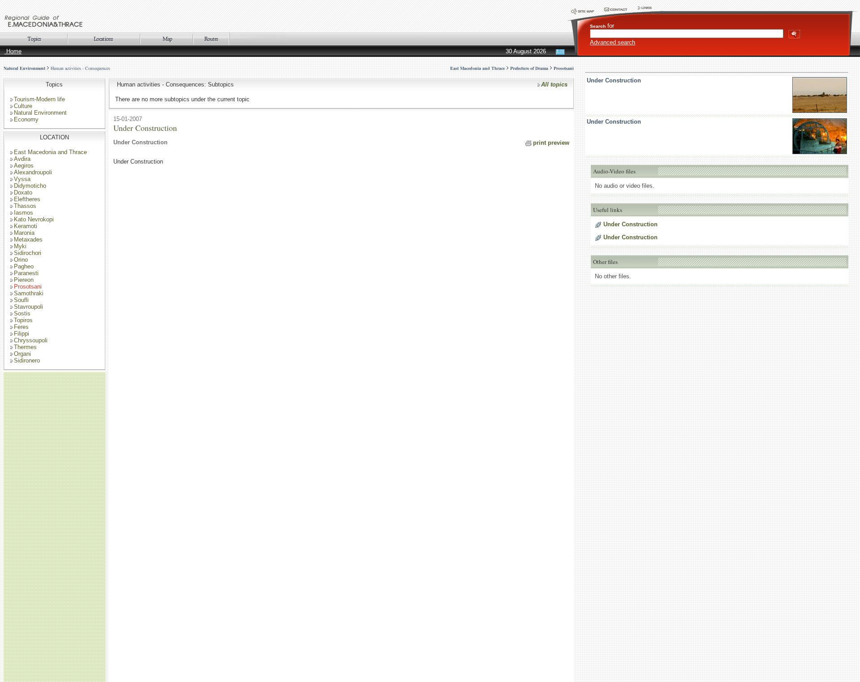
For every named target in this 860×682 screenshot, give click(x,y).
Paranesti (26, 273)
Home (13, 51)
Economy (26, 119)
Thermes (25, 347)
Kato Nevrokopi (34, 219)
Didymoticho (30, 185)
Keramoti (25, 226)
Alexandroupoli (33, 172)
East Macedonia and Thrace (50, 152)
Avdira (22, 158)
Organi (22, 353)
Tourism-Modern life (39, 99)
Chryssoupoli (30, 340)
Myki (20, 246)
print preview (551, 142)
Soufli (21, 300)
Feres (21, 327)
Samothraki (28, 293)
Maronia (24, 232)
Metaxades (28, 239)
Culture (23, 106)
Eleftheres (27, 199)
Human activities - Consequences (80, 68)
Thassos (25, 206)
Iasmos (23, 212)
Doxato (23, 192)
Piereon (24, 279)
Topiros (23, 320)
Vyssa (22, 179)
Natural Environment (24, 68)
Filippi (21, 333)
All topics (554, 84)
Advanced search (612, 42)
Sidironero (27, 360)
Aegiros (24, 165)
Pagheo (24, 266)
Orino (21, 259)
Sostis (22, 313)
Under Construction (614, 80)
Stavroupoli (28, 306)
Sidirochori (27, 253)
